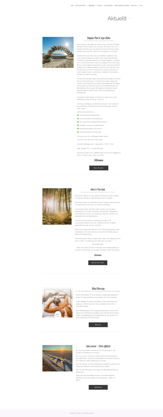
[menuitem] (72, 5)
